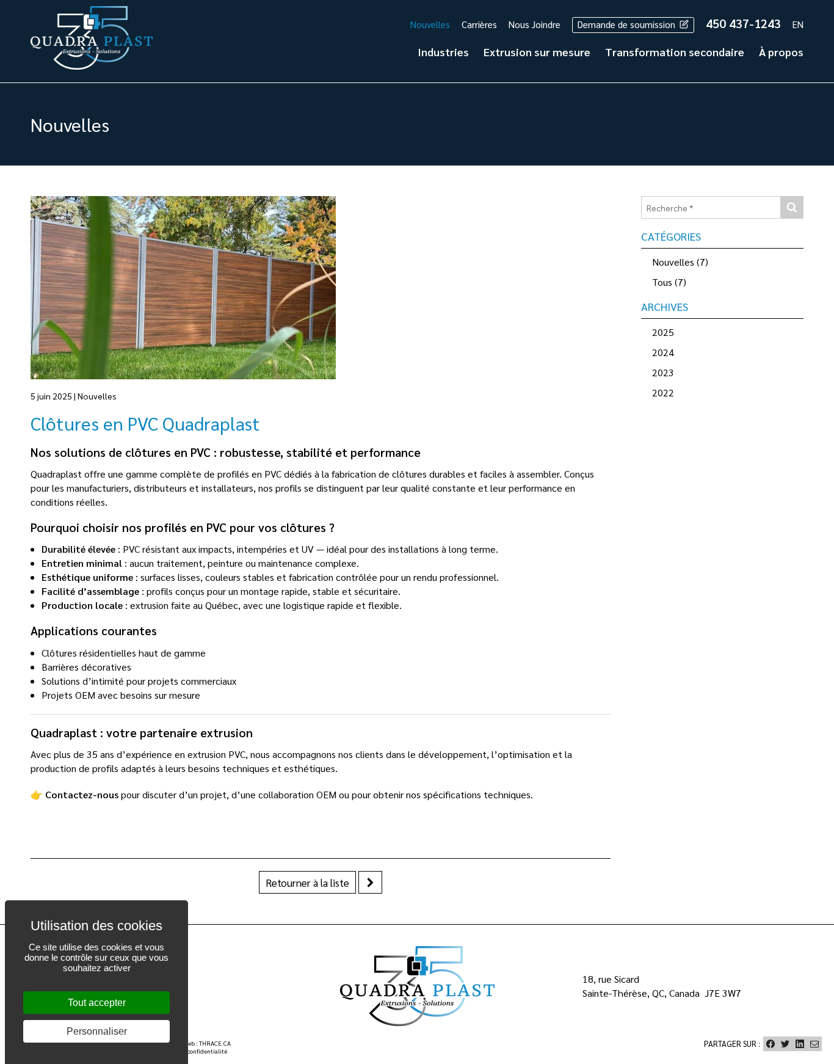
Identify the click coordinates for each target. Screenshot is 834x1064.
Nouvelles (430, 24)
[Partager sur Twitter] (785, 1044)
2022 (663, 392)
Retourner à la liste (307, 882)
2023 (663, 372)
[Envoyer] (791, 207)
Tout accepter (97, 1002)
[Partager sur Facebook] (770, 1044)
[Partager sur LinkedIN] (799, 1044)
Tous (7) (669, 281)
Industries (443, 52)
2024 (663, 352)
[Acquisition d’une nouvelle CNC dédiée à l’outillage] (370, 882)
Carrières (479, 24)
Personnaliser (97, 1031)
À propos (781, 52)
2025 (663, 332)
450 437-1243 (743, 23)
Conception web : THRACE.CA (191, 1043)
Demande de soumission (628, 24)
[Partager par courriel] (814, 1044)
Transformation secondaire (674, 52)
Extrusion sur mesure (537, 52)
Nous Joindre (534, 24)
